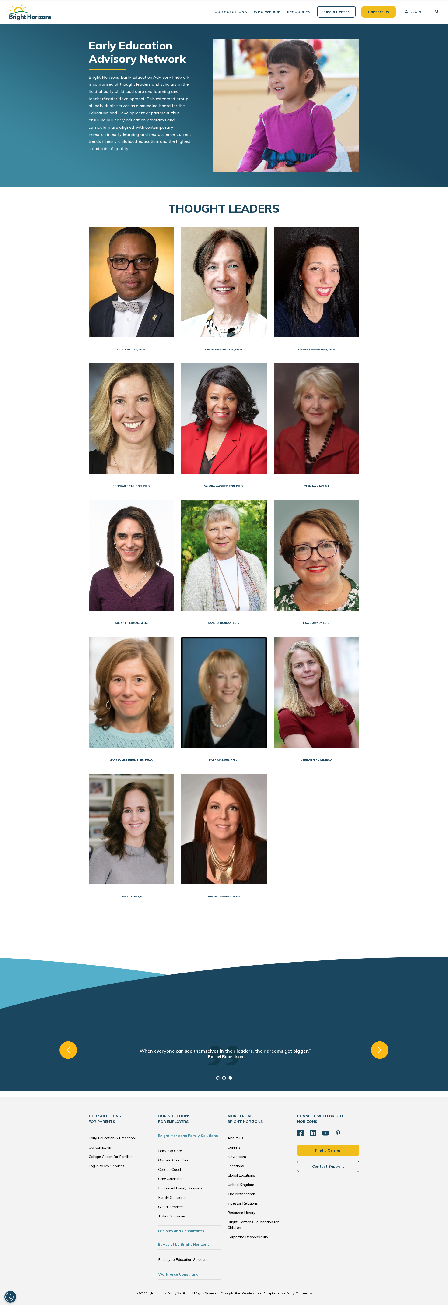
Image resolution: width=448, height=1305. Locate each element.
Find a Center (336, 11)
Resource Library (242, 1212)
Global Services (171, 1206)
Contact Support (328, 1166)
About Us (235, 1138)
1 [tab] (218, 1078)
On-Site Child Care (173, 1160)
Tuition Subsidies (172, 1216)
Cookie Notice (251, 1293)
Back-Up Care (170, 1150)
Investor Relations (243, 1203)
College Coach (170, 1169)
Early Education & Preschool (112, 1138)
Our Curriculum (100, 1147)
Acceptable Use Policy (278, 1293)
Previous (68, 1050)
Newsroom (237, 1156)
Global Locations (241, 1175)
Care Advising (170, 1178)
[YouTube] (325, 1133)
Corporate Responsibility (248, 1236)
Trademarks (304, 1293)
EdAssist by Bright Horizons (184, 1244)
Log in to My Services (107, 1166)
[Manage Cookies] (10, 1297)
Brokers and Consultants (181, 1230)
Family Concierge (172, 1197)
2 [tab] (224, 1078)
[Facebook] (300, 1133)
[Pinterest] (338, 1133)
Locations (236, 1166)
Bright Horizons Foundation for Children (253, 1225)
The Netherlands (242, 1194)
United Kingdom (241, 1184)
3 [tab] (230, 1078)
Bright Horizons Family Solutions (188, 1135)
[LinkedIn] (313, 1133)
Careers (234, 1147)
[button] (230, 11)
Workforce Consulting (178, 1274)
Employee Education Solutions (183, 1259)
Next (379, 1050)
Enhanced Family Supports (180, 1188)
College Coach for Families (111, 1156)
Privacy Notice (230, 1293)
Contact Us (378, 11)
